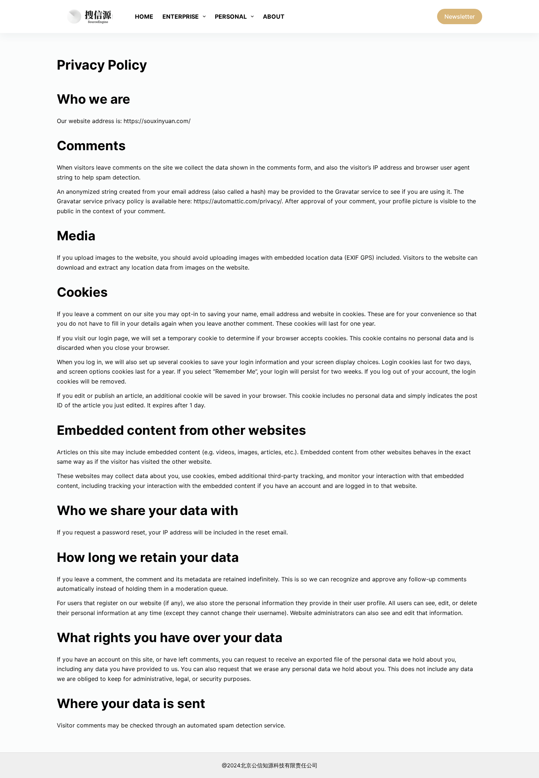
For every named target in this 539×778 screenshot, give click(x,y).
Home (144, 16)
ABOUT (274, 16)
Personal (231, 16)
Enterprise (180, 16)
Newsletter (459, 16)
